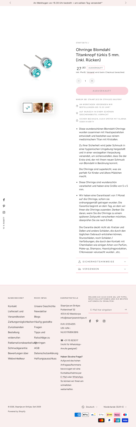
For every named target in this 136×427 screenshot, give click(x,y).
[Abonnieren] (126, 309)
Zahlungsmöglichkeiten (21, 321)
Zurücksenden (16, 327)
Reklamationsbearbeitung (22, 342)
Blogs (37, 316)
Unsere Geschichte (44, 306)
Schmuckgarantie (17, 348)
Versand (91, 72)
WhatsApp (77, 376)
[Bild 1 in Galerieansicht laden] (27, 107)
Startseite (82, 43)
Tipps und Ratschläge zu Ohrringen (42, 337)
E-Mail (64, 376)
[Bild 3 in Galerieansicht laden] (48, 107)
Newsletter (40, 311)
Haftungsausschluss (45, 358)
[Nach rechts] (125, 3)
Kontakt (12, 306)
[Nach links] (10, 3)
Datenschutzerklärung (46, 353)
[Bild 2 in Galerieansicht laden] (38, 107)
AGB (36, 348)
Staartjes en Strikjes (23, 407)
